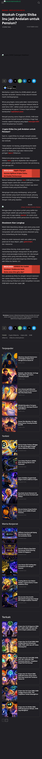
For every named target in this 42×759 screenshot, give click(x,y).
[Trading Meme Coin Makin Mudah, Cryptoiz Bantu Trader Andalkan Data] (9, 583)
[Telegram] (34, 81)
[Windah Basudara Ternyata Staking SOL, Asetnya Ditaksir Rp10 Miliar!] (9, 408)
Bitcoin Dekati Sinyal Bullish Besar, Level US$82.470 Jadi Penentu (27, 511)
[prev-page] (3, 720)
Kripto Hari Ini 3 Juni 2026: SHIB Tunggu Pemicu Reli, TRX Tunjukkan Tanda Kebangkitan (28, 692)
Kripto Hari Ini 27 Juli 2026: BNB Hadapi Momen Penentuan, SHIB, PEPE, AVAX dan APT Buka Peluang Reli (28, 644)
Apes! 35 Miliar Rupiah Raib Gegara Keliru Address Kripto (28, 478)
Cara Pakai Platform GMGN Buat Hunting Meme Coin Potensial (27, 462)
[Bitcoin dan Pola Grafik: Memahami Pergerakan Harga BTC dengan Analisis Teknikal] (9, 600)
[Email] (29, 81)
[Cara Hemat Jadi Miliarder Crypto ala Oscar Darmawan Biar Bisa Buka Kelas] (9, 392)
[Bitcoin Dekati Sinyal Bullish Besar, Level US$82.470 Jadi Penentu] (9, 512)
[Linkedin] (25, 81)
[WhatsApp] (20, 81)
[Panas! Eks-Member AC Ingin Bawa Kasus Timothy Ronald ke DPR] (9, 424)
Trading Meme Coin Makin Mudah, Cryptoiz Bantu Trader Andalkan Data (28, 582)
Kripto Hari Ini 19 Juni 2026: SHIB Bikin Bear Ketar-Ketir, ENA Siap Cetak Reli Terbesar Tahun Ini (27, 676)
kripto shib (24, 335)
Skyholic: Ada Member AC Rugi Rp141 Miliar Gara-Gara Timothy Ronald (28, 374)
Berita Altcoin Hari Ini (17, 10)
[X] (15, 81)
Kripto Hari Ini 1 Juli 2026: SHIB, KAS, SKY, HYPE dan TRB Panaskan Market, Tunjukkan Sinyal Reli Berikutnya (28, 660)
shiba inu (5, 338)
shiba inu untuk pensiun (16, 338)
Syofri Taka (6, 27)
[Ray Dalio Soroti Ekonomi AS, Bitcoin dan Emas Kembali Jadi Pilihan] (9, 496)
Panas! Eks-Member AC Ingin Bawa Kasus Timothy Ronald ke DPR (27, 423)
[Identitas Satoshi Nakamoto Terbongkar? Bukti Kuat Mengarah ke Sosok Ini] (9, 359)
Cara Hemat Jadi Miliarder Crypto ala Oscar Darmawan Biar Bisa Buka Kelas (27, 391)
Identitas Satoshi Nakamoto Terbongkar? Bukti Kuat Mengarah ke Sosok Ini (27, 358)
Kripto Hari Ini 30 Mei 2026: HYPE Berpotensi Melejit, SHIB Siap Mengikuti (28, 708)
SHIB (30, 335)
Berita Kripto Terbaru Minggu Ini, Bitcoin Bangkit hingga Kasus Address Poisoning (28, 446)
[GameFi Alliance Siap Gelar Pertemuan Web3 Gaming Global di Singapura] (9, 551)
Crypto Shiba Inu (14, 335)
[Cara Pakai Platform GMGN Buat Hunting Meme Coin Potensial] (9, 463)
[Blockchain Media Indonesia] (19, 3)
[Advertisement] (21, 41)
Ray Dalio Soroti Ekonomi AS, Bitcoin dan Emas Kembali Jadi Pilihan (28, 494)
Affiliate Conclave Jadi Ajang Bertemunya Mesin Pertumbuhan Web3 (27, 534)
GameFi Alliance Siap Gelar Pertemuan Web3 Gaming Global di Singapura (27, 550)
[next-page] (6, 720)
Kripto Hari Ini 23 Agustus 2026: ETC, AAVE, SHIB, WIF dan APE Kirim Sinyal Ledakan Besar (28, 628)
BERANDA (5, 10)
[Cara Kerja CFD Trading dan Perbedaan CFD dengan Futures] (9, 567)
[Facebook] (10, 81)
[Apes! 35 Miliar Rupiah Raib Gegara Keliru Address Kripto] (9, 479)
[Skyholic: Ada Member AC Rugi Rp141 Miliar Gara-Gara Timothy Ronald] (9, 376)
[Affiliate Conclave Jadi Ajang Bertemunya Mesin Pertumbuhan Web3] (9, 535)
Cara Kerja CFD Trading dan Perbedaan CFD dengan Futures (27, 566)
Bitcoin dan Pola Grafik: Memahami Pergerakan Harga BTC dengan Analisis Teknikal (28, 598)
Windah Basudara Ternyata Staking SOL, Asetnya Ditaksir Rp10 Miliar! (28, 407)
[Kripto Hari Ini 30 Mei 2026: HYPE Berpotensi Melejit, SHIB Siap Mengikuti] (9, 709)
